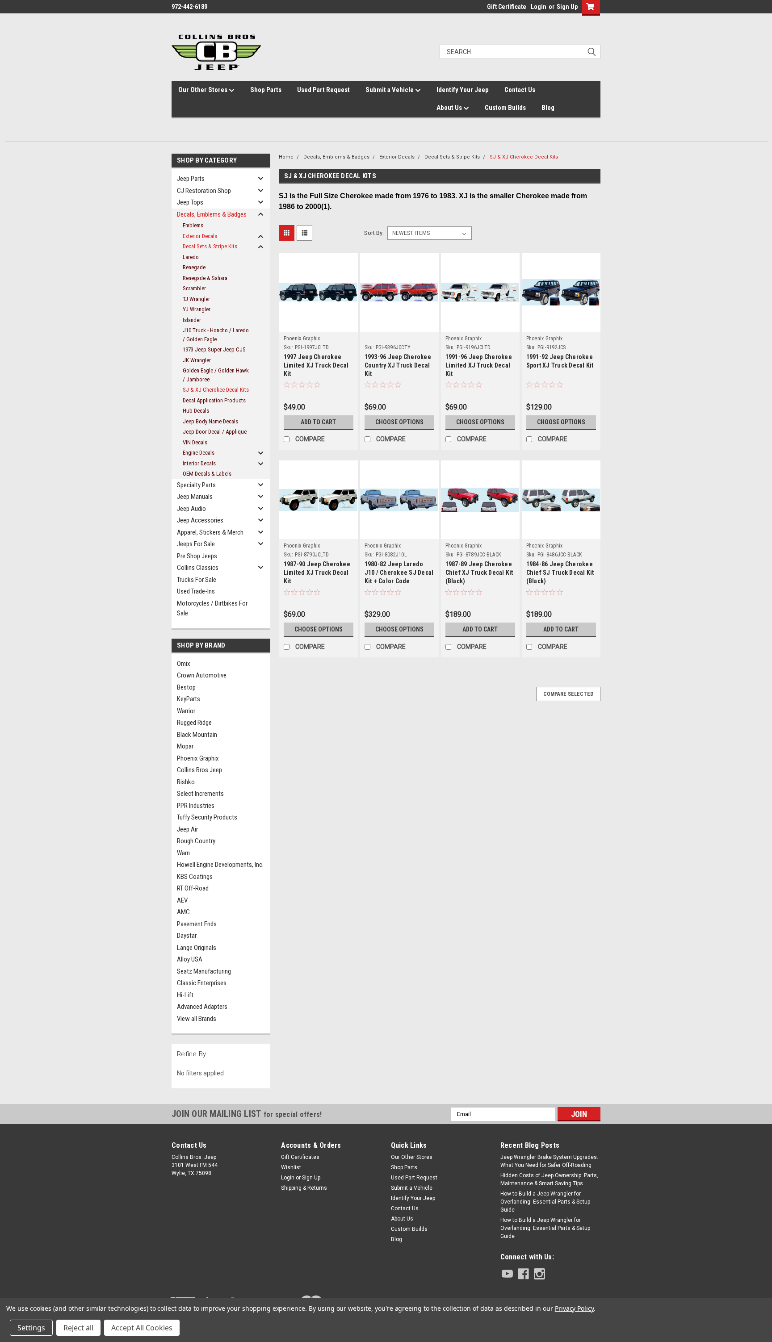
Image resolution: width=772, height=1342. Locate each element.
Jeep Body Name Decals (210, 421)
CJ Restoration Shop (204, 191)
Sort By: (374, 233)
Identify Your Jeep (462, 90)
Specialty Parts (196, 485)
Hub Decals (196, 410)
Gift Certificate (506, 6)
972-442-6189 (189, 6)
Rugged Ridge (194, 723)
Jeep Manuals (195, 497)
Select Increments (200, 794)
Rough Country (196, 841)
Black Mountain (197, 735)
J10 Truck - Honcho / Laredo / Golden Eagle (216, 335)
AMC (183, 912)
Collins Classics (197, 568)
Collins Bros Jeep (199, 770)
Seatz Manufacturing (204, 971)
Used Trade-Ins (196, 591)
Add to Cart (318, 422)
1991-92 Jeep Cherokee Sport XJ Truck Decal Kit (560, 361)
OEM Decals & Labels (207, 473)
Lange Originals (196, 948)
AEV (182, 900)
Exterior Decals (200, 236)
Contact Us (519, 90)
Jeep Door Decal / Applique (215, 431)
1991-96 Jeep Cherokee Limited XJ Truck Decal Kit (478, 365)
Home (286, 157)
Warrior (186, 711)
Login (538, 6)
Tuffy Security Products (207, 817)
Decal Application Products (214, 400)
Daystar (187, 936)
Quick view (318, 315)
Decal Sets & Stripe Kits (210, 246)
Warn (183, 853)
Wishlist (291, 1167)
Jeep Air (187, 829)
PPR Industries (195, 806)
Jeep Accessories (200, 520)
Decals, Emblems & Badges (212, 214)
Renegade (194, 267)
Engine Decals (198, 452)
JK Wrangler (197, 360)
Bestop (186, 687)
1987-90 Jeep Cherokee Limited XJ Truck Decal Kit (317, 572)
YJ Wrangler (196, 309)
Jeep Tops (190, 202)
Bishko (186, 782)
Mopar (185, 746)
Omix (183, 664)
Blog (547, 108)
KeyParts (188, 699)
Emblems (193, 225)
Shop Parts (265, 90)
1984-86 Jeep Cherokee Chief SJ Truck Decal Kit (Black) (560, 572)
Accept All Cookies (141, 1328)
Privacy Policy (574, 1308)
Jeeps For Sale (196, 544)
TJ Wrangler (196, 299)
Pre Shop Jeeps (197, 556)
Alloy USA (189, 959)
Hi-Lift (185, 995)
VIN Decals (195, 442)
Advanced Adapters (202, 1007)
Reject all (78, 1328)
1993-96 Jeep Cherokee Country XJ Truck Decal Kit (398, 365)
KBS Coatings (195, 877)
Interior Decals (199, 463)
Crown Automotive (202, 675)
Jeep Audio (191, 509)
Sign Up (567, 6)
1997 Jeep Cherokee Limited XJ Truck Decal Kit (316, 365)
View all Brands (196, 1019)
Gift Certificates (300, 1157)
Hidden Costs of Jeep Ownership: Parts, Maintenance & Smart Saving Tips (549, 1179)
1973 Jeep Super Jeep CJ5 (214, 349)
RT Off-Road (193, 888)
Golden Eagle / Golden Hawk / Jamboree (216, 375)
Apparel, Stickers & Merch (210, 532)
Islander (192, 320)
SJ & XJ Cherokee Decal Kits (216, 389)
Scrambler (194, 288)
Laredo (191, 257)
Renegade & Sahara (205, 278)
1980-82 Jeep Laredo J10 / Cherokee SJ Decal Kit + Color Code (399, 572)
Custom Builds (505, 108)
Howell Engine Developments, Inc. (220, 865)
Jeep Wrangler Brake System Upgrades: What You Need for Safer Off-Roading (549, 1161)
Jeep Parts (191, 179)
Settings (31, 1328)
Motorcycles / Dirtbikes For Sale (212, 608)
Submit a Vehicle (390, 90)
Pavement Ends (197, 924)
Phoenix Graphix (198, 758)
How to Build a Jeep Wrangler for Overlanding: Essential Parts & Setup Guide (545, 1202)
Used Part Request (323, 90)
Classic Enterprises (202, 983)
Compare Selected (568, 694)
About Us (449, 108)
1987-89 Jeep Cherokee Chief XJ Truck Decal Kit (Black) (479, 572)
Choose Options (399, 422)
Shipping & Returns (304, 1188)
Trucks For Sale (196, 580)
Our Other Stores (203, 90)
